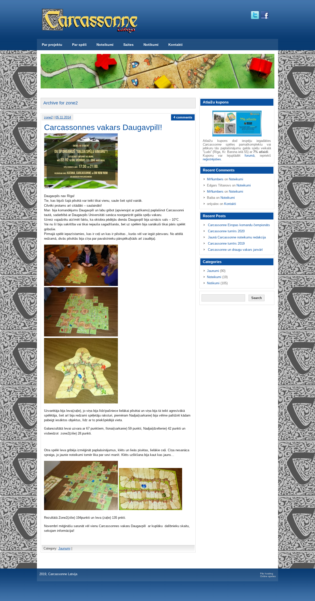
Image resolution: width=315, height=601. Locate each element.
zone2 (48, 117)
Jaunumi (64, 548)
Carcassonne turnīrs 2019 (226, 243)
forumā (249, 155)
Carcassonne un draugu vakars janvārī (235, 249)
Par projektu (52, 45)
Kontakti (175, 45)
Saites (128, 45)
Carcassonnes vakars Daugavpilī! (103, 127)
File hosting (266, 573)
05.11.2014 (63, 117)
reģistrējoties (212, 159)
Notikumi (150, 45)
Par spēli (79, 45)
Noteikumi (104, 45)
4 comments (182, 117)
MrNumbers (215, 179)
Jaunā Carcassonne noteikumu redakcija (237, 237)
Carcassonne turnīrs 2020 (226, 231)
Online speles (268, 576)
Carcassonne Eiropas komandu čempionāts (239, 225)
